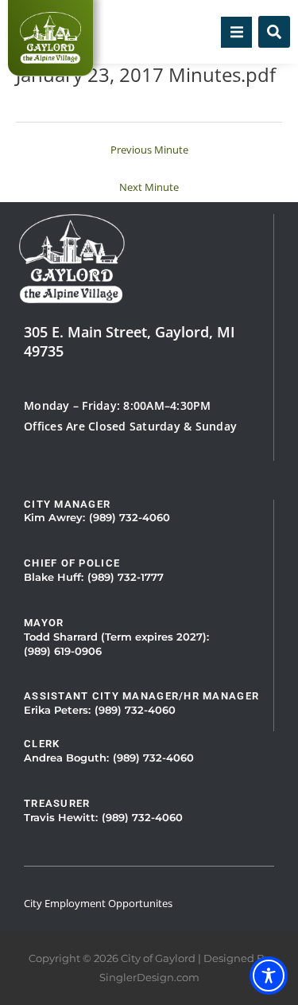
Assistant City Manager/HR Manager (141, 696)
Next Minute (149, 187)
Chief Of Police (72, 563)
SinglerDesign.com (149, 978)
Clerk (42, 744)
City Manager (67, 504)
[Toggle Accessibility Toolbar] (268, 975)
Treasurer (57, 803)
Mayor (44, 623)
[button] (236, 32)
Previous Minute (149, 149)
